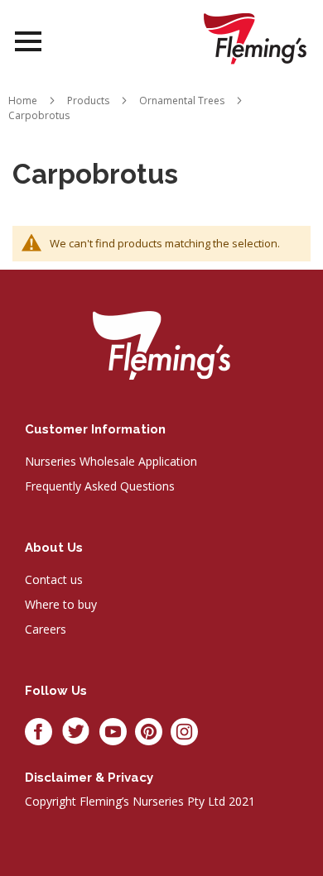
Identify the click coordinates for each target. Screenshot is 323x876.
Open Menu (28, 41)
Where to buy (61, 604)
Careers (45, 629)
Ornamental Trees (181, 100)
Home (22, 100)
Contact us (54, 579)
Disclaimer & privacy (89, 777)
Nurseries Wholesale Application (111, 461)
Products (88, 100)
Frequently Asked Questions (100, 486)
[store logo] (255, 38)
